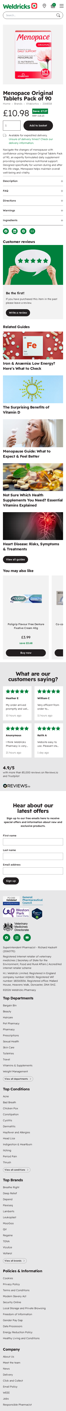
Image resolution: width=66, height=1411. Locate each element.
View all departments (16, 1078)
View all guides (15, 559)
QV (5, 1229)
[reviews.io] (16, 786)
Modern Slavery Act (14, 1296)
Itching (7, 1150)
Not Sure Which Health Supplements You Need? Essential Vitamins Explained (33, 500)
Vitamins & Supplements (17, 1065)
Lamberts (8, 1211)
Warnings (9, 210)
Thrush (7, 1162)
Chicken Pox (10, 1108)
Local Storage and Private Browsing (24, 1308)
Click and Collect (13, 1380)
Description (10, 181)
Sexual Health (11, 1041)
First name (9, 835)
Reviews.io (51, 772)
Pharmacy (9, 1029)
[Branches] (44, 6)
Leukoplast (9, 1217)
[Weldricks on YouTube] (27, 937)
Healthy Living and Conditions (21, 1338)
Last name (9, 850)
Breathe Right (11, 1187)
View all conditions (15, 1169)
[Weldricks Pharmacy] (20, 6)
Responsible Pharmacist (17, 1404)
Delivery (8, 1374)
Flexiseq (8, 1205)
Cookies (8, 1278)
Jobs (6, 1398)
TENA (6, 1241)
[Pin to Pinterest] (23, 231)
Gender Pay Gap (13, 1320)
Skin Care (8, 1047)
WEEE (6, 1392)
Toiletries (8, 1053)
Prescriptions (11, 1035)
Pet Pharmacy (11, 1023)
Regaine (8, 1235)
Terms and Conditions (16, 1290)
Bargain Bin (9, 1005)
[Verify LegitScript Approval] (37, 914)
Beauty (7, 1011)
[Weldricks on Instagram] (17, 937)
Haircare (8, 1017)
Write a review (18, 312)
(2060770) (9, 951)
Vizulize (7, 1247)
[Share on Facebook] (6, 231)
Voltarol (7, 1253)
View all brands (13, 1260)
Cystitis (7, 1120)
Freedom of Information (17, 1314)
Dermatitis (9, 1126)
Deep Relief (10, 1193)
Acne (6, 1096)
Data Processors (12, 1326)
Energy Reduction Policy (17, 1332)
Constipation (11, 1114)
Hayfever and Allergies (16, 1132)
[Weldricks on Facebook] (6, 937)
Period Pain (10, 1156)
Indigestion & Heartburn (17, 1144)
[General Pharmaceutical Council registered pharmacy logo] (33, 900)
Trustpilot (13, 776)
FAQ (5, 190)
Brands (18, 103)
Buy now (25, 652)
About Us (8, 1356)
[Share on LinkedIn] (15, 231)
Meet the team (11, 1362)
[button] (61, 6)
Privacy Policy (11, 1284)
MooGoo (8, 1223)
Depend (7, 1199)
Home (6, 103)
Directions (9, 200)
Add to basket (38, 125)
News (6, 1368)
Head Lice (9, 1138)
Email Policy (10, 1386)
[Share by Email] (32, 231)
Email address (12, 864)
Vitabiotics (32, 103)
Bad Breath (9, 1102)
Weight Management (15, 1071)
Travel (6, 1059)
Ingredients (10, 220)
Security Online (12, 1302)
